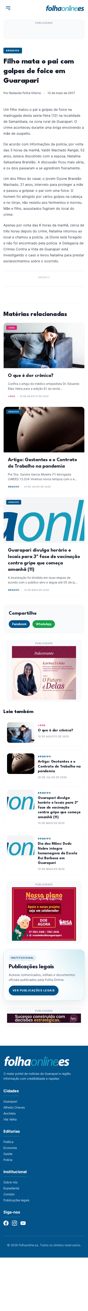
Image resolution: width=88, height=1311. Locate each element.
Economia (10, 1148)
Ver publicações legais (34, 990)
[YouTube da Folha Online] (23, 1223)
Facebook (19, 624)
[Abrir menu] (8, 8)
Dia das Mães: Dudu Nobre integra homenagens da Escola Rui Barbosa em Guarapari (57, 853)
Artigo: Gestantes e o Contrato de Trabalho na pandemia (59, 766)
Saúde (7, 1154)
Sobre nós (10, 1182)
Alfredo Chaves (14, 1107)
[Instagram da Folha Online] (14, 1223)
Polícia (7, 1160)
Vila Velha (10, 1119)
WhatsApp (43, 624)
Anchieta (9, 1113)
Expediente (11, 1188)
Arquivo (12, 50)
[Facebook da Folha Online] (6, 1223)
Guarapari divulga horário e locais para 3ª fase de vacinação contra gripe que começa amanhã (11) (59, 807)
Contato (9, 1194)
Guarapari (10, 1101)
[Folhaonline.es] (65, 8)
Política (8, 1142)
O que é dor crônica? (30, 375)
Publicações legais (16, 1200)
